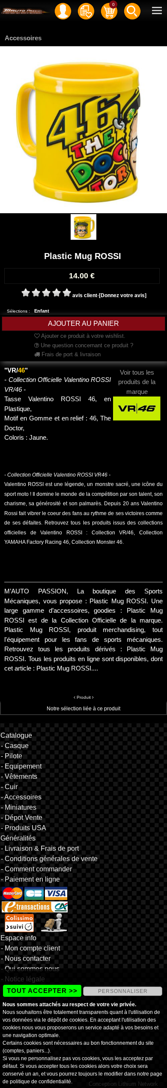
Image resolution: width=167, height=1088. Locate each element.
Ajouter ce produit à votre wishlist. (82, 336)
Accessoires (23, 38)
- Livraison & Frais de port (40, 848)
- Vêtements (19, 776)
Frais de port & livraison (70, 354)
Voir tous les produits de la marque (136, 382)
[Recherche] (132, 11)
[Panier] (109, 11)
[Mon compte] (63, 11)
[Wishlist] (86, 11)
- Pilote (11, 756)
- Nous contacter (26, 958)
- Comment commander (36, 869)
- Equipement (21, 766)
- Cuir (9, 786)
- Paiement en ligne (30, 879)
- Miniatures (18, 807)
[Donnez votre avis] (122, 295)
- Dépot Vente (21, 817)
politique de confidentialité (40, 1082)
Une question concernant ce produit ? (86, 345)
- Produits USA (23, 828)
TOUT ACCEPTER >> (42, 990)
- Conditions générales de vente (49, 858)
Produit (84, 697)
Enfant (41, 310)
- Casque (15, 745)
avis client (84, 295)
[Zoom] (83, 129)
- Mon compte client (30, 948)
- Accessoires (21, 797)
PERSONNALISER (123, 991)
